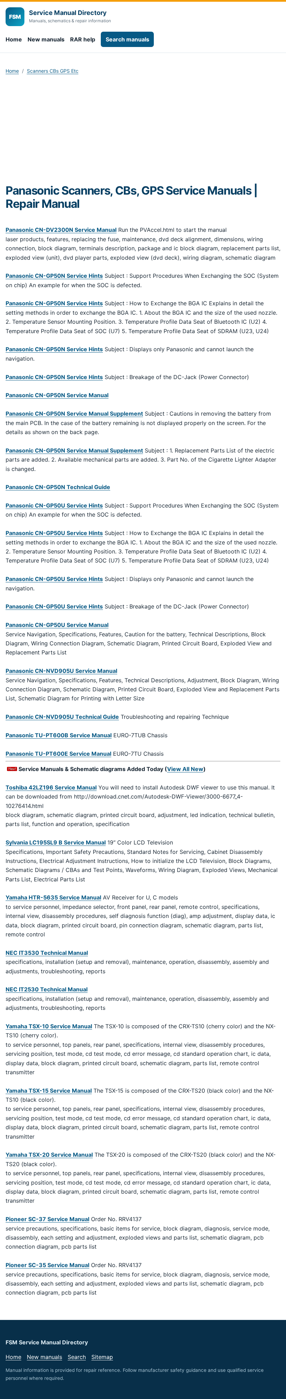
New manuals (46, 39)
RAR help (82, 39)
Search (77, 1356)
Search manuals (127, 39)
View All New (185, 768)
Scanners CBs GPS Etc (52, 71)
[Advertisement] (143, 131)
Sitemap (102, 1356)
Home (14, 39)
